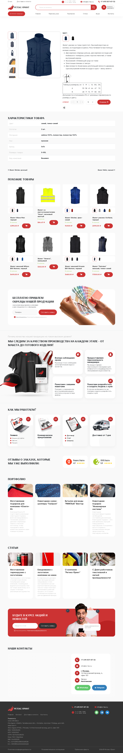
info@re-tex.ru (86, 666)
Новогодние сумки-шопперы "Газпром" (47, 502)
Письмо (14, 443)
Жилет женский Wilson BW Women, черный (19, 267)
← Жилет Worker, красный (17, 170)
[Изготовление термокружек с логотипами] (20, 559)
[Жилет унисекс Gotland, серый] (99, 210)
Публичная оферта (82, 749)
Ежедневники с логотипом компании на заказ (47, 572)
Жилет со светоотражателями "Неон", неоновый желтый (46, 213)
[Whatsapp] (96, 712)
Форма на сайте (18, 438)
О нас (10, 1)
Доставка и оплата (24, 1)
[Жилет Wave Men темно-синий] (17, 210)
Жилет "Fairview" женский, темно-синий (101, 267)
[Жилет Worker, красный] (72, 210)
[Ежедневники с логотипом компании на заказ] (47, 559)
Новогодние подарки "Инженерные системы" (99, 505)
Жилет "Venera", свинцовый (44, 260)
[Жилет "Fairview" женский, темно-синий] (102, 244)
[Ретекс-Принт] (18, 7)
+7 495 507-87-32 (88, 660)
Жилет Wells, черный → (106, 170)
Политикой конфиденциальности (37, 317)
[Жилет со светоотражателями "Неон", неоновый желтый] (48, 195)
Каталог (18, 21)
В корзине (110, 6)
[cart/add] (26, 225)
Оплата (70, 441)
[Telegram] (102, 712)
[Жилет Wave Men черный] (20, 195)
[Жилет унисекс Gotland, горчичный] (109, 210)
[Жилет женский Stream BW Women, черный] (75, 244)
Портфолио (71, 13)
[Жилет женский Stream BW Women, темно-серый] (72, 259)
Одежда (25, 21)
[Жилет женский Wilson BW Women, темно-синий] (17, 259)
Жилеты (46, 21)
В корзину (103, 102)
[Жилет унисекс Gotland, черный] (102, 195)
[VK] (107, 712)
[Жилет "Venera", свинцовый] (48, 244)
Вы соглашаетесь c (31, 317)
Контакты (111, 13)
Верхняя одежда (35, 21)
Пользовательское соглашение (53, 749)
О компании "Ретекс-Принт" (72, 571)
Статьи (85, 13)
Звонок (14, 440)
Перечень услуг (54, 13)
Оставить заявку (47, 312)
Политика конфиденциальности (19, 749)
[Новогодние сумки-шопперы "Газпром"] (47, 490)
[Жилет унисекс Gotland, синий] (104, 210)
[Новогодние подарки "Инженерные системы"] (102, 490)
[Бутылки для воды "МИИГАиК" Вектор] (75, 490)
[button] (16, 13)
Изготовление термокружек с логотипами (18, 572)
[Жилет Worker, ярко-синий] (75, 195)
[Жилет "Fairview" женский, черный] (99, 259)
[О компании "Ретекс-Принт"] (75, 559)
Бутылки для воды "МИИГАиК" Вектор (74, 502)
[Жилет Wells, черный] (73, 38)
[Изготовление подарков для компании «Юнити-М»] (20, 490)
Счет (69, 438)
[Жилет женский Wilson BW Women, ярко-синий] (22, 259)
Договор (70, 435)
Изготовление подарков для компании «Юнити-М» (19, 505)
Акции (98, 13)
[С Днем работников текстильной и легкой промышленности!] (102, 559)
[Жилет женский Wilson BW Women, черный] (20, 244)
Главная (38, 13)
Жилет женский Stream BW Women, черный (75, 267)
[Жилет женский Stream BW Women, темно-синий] (77, 259)
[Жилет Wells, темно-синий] (39, 55)
